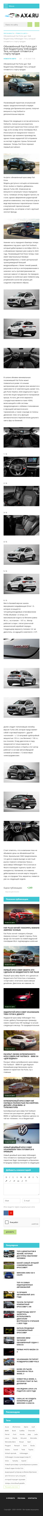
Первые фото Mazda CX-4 (28, 1350)
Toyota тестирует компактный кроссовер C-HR (25, 1304)
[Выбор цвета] (10, 1181)
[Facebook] (11, 1504)
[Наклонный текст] (9, 1177)
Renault (17, 1445)
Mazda (14, 1438)
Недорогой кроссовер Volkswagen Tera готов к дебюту (21, 1013)
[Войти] (37, 24)
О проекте (10, 1498)
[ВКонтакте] (6, 1213)
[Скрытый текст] (14, 1181)
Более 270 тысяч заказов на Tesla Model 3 (25, 1371)
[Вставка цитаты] (18, 1181)
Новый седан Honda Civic (14, 1468)
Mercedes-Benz (10, 1442)
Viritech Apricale (10, 1453)
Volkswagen (24, 1453)
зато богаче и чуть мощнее (15, 1476)
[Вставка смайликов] (33, 1177)
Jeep (29, 1434)
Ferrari (7, 1434)
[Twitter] (19, 1504)
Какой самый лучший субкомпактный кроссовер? (28, 1265)
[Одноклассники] (23, 1504)
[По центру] (25, 1177)
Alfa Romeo (16, 1427)
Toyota (30, 1449)
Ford (14, 1434)
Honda (22, 1434)
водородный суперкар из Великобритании (21, 1472)
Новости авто (10, 59)
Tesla (23, 1449)
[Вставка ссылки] (37, 1177)
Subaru (7, 1449)
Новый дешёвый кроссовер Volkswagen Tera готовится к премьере (19, 1149)
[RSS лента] (35, 1504)
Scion (25, 1445)
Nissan (21, 1442)
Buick (14, 1431)
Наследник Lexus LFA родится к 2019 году (27, 1390)
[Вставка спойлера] (26, 1181)
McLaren (24, 1438)
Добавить (10, 1232)
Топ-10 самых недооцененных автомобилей (25, 1284)
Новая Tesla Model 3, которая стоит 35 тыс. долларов (27, 1381)
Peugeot (8, 1445)
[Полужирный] (6, 1177)
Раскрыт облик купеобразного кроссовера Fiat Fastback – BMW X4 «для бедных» (21, 1056)
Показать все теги (11, 1487)
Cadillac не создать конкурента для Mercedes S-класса (26, 1400)
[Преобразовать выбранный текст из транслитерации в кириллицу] (22, 1181)
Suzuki (15, 1449)
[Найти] (29, 24)
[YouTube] (31, 1504)
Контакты (32, 1498)
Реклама (21, 1498)
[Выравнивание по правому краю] (29, 1177)
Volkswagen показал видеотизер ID (18, 1457)
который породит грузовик (15, 1479)
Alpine (26, 1427)
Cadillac (22, 1431)
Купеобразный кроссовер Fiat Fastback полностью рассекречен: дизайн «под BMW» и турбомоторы (21, 1104)
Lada (36, 1434)
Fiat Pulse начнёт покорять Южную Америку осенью (21, 929)
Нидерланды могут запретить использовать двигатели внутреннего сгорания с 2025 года (28, 1317)
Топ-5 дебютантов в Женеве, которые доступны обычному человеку (27, 1254)
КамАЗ (23, 1461)
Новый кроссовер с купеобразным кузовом (21, 1464)
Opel (29, 1442)
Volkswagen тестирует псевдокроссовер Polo (28, 1360)
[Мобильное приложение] (8, 1504)
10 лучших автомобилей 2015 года (26, 1294)
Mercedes (33, 1438)
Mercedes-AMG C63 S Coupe (26, 1274)
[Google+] (27, 1504)
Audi (33, 1427)
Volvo (7, 1461)
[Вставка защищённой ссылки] (6, 1181)
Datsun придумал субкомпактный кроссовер (25, 1330)
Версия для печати (12, 892)
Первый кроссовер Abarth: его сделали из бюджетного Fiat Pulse (21, 971)
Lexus (7, 1438)
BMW (7, 1431)
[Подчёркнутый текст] (13, 1177)
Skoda (32, 1445)
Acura (7, 1427)
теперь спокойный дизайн (15, 1483)
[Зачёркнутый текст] (17, 1177)
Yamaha (15, 1461)
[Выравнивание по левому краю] (21, 1177)
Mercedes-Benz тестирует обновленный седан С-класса (28, 1341)
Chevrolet (31, 1431)
